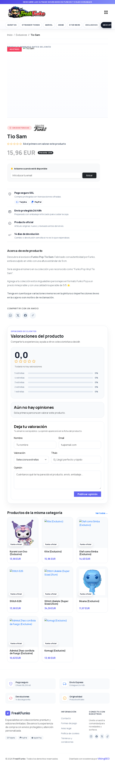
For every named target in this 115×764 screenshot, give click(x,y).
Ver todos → (102, 513)
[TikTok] (107, 736)
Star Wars (74, 25)
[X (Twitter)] (18, 315)
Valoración (19, 452)
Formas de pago (69, 723)
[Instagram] (91, 736)
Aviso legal (66, 728)
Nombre (18, 438)
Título (54, 452)
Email (61, 438)
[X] (102, 736)
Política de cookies (70, 733)
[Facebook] (25, 315)
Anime (61, 25)
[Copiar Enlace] (33, 315)
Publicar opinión (87, 494)
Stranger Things (31, 25)
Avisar (89, 175)
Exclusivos (91, 25)
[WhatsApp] (10, 315)
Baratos (11, 25)
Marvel (49, 25)
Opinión (18, 467)
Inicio (10, 35)
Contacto (66, 718)
